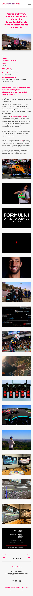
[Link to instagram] (16, 581)
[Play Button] (16, 42)
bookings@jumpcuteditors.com (17, 574)
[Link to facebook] (13, 581)
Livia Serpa (5, 60)
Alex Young (13, 60)
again (21, 140)
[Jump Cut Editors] (11, 4)
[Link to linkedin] (20, 581)
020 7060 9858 (16, 572)
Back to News (16, 559)
